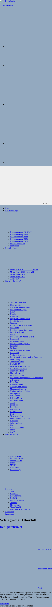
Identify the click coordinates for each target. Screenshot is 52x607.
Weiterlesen (4, 603)
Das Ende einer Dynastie (20, 344)
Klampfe (8, 489)
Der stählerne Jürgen (18, 309)
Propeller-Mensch (17, 332)
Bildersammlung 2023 (19, 234)
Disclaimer (9, 512)
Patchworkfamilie (17, 427)
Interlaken (14, 346)
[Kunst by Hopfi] (24, 66)
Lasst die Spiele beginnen (20, 366)
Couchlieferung (16, 321)
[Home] (24, 27)
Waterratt (13, 323)
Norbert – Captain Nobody (21, 391)
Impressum (9, 514)
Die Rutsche (15, 409)
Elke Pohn (14, 405)
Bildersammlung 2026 (19, 241)
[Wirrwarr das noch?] (24, 85)
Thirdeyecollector (45, 569)
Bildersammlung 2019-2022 (21, 232)
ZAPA (12, 432)
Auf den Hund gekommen (20, 307)
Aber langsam (15, 456)
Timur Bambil (15, 507)
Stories (40, 588)
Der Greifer (14, 328)
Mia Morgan (15, 505)
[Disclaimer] (24, 143)
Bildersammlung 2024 (19, 237)
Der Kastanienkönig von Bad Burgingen (26, 357)
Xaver (12, 402)
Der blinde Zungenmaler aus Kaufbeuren (26, 378)
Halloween (14, 353)
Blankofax (14, 493)
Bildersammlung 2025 (19, 239)
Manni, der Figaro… (18, 389)
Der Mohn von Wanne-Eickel (22, 337)
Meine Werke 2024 (17, 274)
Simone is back (16, 460)
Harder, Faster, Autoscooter (21, 325)
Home (7, 208)
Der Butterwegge (17, 500)
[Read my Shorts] (24, 104)
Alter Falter (14, 467)
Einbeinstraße (15, 305)
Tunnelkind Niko (17, 362)
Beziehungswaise (17, 341)
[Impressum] (24, 163)
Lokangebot (15, 393)
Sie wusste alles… (17, 416)
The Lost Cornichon (18, 303)
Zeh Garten (14, 380)
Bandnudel (14, 339)
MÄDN (13, 465)
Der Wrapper (15, 407)
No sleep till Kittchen (18, 387)
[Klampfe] (24, 124)
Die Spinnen (15, 396)
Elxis (12, 425)
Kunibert (13, 314)
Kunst (12, 312)
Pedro (12, 463)
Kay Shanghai (15, 496)
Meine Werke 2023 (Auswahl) (22, 272)
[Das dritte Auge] (24, 46)
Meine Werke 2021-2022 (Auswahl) (24, 270)
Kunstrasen (14, 316)
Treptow (13, 503)
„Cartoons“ (14, 279)
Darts (12, 414)
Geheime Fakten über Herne (21, 330)
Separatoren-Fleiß (17, 371)
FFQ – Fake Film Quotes (20, 418)
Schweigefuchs (16, 423)
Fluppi (12, 430)
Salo (12, 491)
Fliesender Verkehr (17, 373)
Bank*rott (14, 421)
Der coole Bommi (17, 458)
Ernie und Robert (17, 375)
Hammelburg (15, 470)
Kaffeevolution (16, 412)
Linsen (13, 334)
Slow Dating (15, 359)
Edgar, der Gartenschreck (20, 319)
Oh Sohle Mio (15, 364)
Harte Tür (14, 382)
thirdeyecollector (6, 5)
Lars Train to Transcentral (20, 509)
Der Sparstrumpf (16, 400)
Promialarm (14, 246)
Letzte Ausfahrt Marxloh (20, 350)
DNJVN (13, 498)
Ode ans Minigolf (17, 398)
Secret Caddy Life (17, 243)
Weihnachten (15, 348)
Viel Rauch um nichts (18, 368)
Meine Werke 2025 (17, 276)
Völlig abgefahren (17, 355)
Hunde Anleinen (16, 384)
